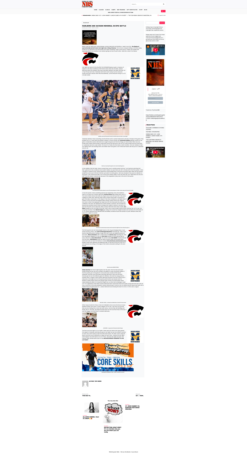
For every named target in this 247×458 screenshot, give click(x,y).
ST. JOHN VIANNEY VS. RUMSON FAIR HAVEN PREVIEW (132, 407)
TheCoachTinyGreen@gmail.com (154, 37)
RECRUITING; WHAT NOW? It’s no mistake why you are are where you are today (112, 430)
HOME (95, 9)
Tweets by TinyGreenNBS (153, 110)
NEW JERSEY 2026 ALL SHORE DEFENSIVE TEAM (120, 12)
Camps (113, 9)
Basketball (86, 22)
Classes (101, 9)
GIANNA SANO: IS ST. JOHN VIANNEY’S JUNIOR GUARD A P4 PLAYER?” (154, 135)
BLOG (145, 9)
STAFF (141, 9)
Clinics (107, 9)
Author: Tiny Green (95, 381)
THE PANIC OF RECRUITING (153, 132)
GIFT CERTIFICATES (132, 9)
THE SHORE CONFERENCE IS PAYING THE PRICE (155, 128)
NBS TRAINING (121, 9)
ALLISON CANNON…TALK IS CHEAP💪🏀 (91, 417)
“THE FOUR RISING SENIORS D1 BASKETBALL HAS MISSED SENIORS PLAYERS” (154, 141)
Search (162, 23)
